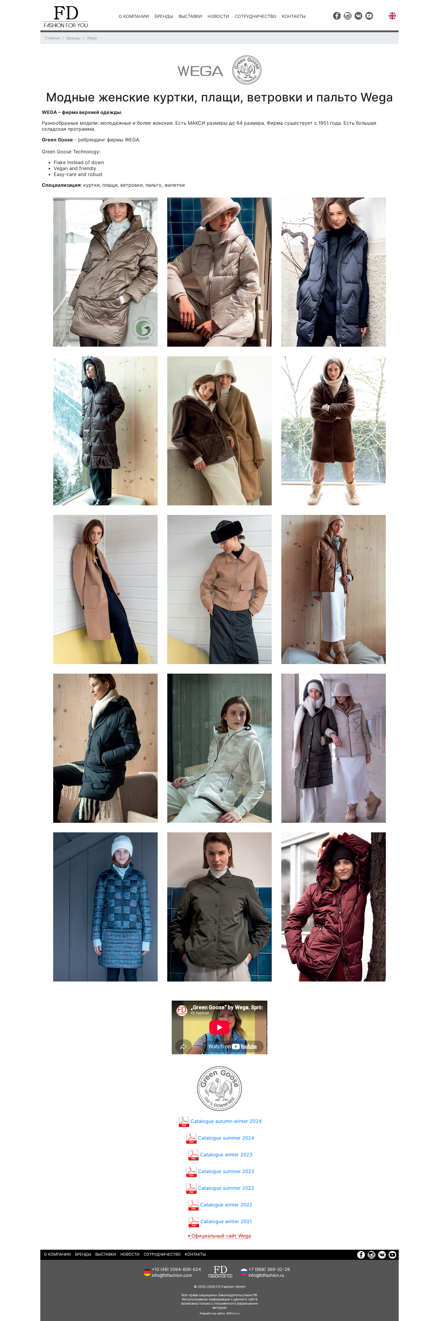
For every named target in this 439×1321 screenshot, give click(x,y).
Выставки (190, 16)
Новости (218, 16)
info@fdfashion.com (172, 1275)
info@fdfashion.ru (266, 1275)
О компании (134, 16)
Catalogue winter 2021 (226, 1221)
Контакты (294, 16)
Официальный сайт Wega (221, 1236)
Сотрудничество (255, 16)
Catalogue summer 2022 (226, 1188)
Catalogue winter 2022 (226, 1205)
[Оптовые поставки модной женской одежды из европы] (65, 16)
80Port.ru (233, 1313)
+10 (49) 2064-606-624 (176, 1269)
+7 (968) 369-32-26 (269, 1269)
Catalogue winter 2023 (226, 1155)
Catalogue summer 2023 (226, 1171)
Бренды (164, 16)
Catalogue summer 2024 (226, 1138)
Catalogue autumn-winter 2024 (226, 1121)
